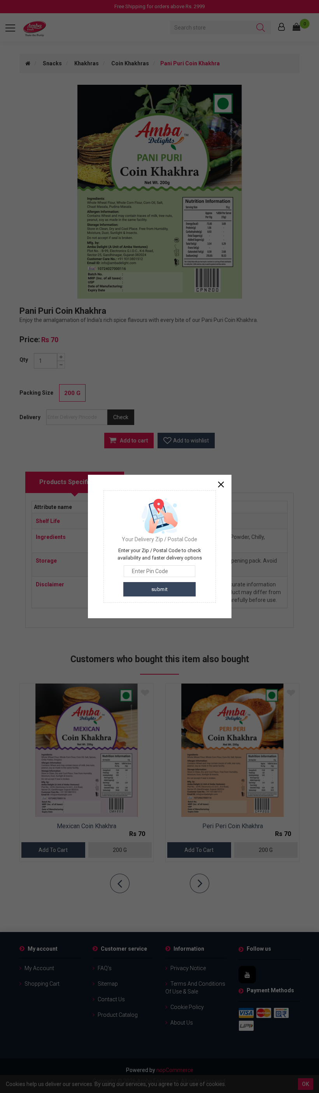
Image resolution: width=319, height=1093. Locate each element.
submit (159, 589)
